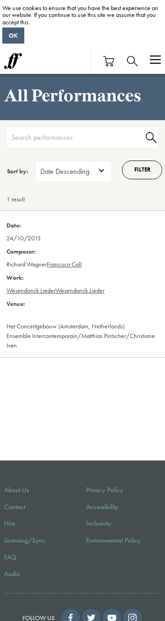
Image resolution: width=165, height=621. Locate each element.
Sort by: (17, 171)
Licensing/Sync (24, 540)
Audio (12, 573)
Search (150, 137)
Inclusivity (98, 523)
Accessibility (102, 506)
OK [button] (13, 35)
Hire (9, 523)
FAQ (10, 557)
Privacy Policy (104, 489)
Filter (142, 169)
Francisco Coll (64, 264)
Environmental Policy (113, 540)
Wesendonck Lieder (30, 290)
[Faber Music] (13, 61)
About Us (16, 489)
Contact (14, 506)
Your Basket (109, 61)
